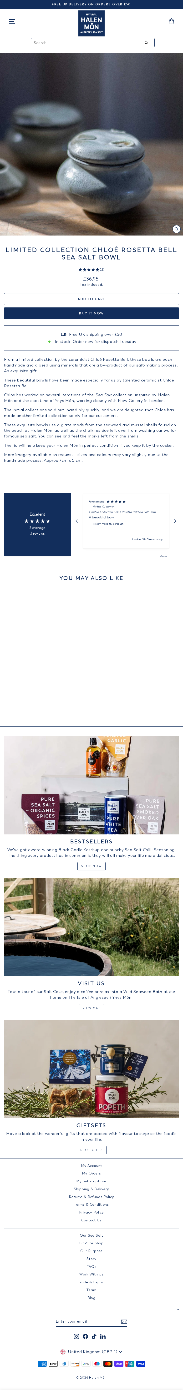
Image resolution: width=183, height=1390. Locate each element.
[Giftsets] (91, 1069)
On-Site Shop (91, 1243)
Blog (91, 1298)
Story (91, 1259)
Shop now (91, 866)
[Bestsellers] (91, 785)
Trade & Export (91, 1282)
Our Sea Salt (91, 1235)
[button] (91, 270)
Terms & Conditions (91, 1204)
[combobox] (93, 42)
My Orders (91, 1173)
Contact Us (91, 1220)
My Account (91, 1166)
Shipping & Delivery (91, 1189)
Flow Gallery (130, 400)
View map (91, 1008)
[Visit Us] (91, 927)
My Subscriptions (91, 1181)
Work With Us (91, 1274)
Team (91, 1290)
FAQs (91, 1267)
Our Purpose (91, 1251)
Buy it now (91, 313)
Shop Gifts (91, 1150)
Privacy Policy (91, 1212)
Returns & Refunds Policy (91, 1197)
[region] (126, 520)
